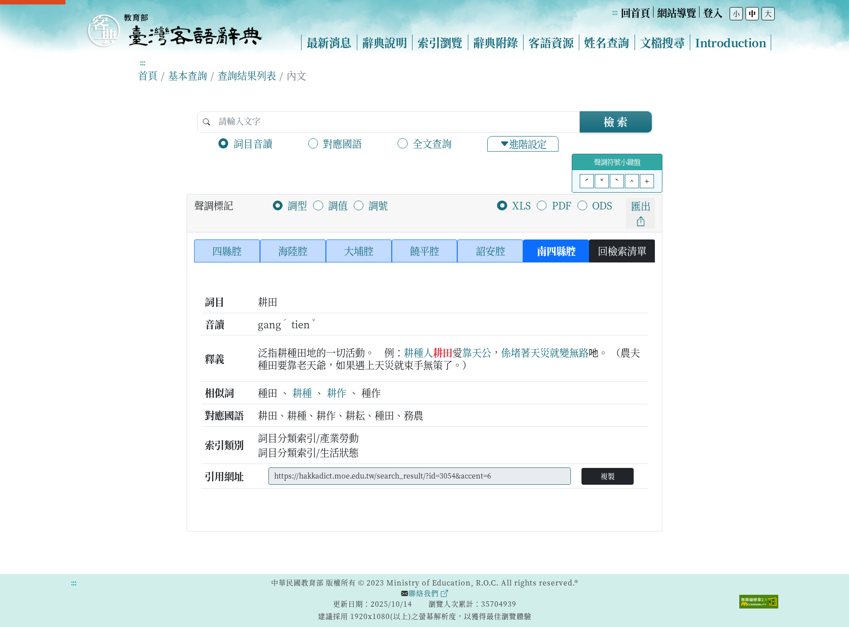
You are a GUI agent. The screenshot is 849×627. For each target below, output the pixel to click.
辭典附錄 (495, 42)
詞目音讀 (252, 143)
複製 (607, 476)
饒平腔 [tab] (424, 250)
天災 (540, 352)
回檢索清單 (622, 250)
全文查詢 (432, 143)
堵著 (520, 352)
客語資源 (551, 42)
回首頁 (635, 12)
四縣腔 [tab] (226, 250)
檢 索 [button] (615, 121)
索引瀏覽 (440, 42)
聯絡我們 (425, 593)
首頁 (147, 75)
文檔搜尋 (662, 42)
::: (614, 12)
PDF (561, 205)
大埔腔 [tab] (358, 250)
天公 (481, 352)
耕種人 (418, 352)
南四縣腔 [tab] (556, 250)
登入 (713, 12)
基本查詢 (187, 75)
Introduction (730, 42)
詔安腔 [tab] (490, 250)
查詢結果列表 (247, 75)
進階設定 (527, 144)
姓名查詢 (606, 42)
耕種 (302, 392)
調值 (338, 205)
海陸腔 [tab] (292, 250)
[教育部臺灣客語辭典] (174, 27)
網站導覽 (676, 12)
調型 (297, 205)
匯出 (640, 205)
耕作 (336, 392)
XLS (521, 205)
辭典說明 (384, 42)
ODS (602, 205)
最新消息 (329, 42)
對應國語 (342, 143)
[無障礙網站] (758, 600)
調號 (378, 205)
